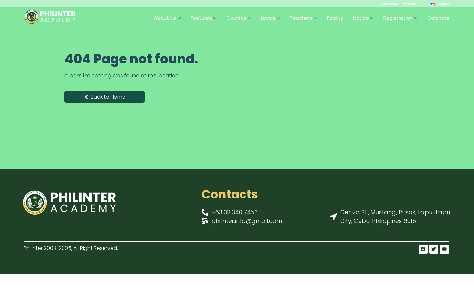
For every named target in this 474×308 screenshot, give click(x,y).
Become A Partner (398, 4)
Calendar (438, 17)
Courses (236, 17)
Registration (398, 17)
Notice (361, 17)
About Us (165, 17)
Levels (268, 17)
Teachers (301, 17)
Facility (335, 17)
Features (201, 17)
